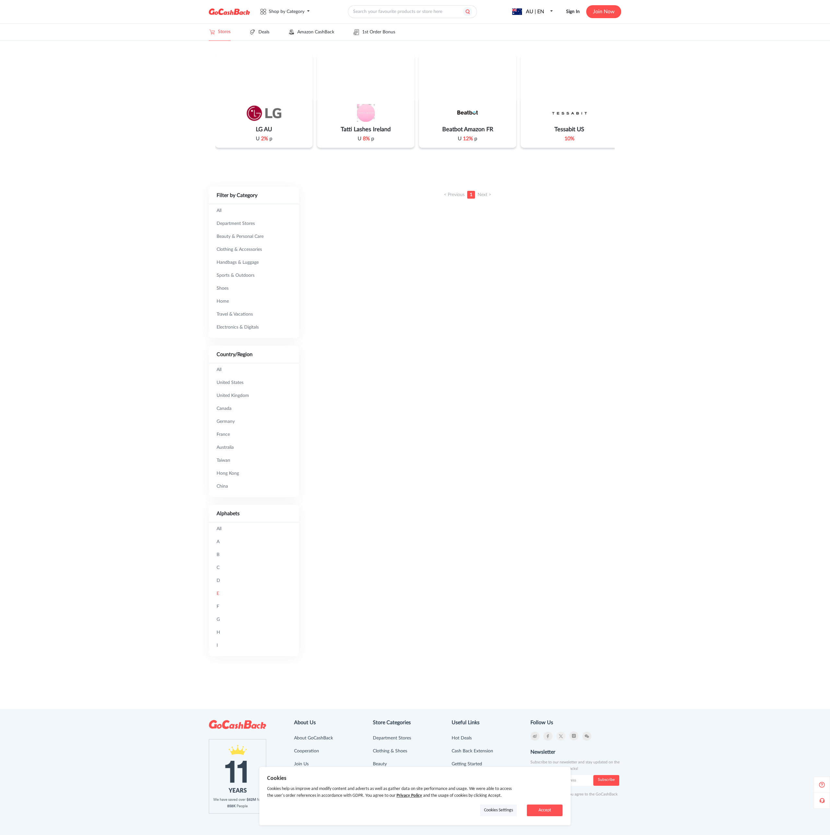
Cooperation (306, 751)
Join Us (301, 764)
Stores (224, 31)
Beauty (380, 764)
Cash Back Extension (472, 751)
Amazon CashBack (315, 32)
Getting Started (467, 764)
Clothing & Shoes (390, 751)
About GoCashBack (313, 738)
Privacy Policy (409, 795)
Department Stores (392, 738)
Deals (263, 32)
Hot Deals (462, 738)
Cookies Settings (498, 810)
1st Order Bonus (378, 32)
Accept (545, 810)
